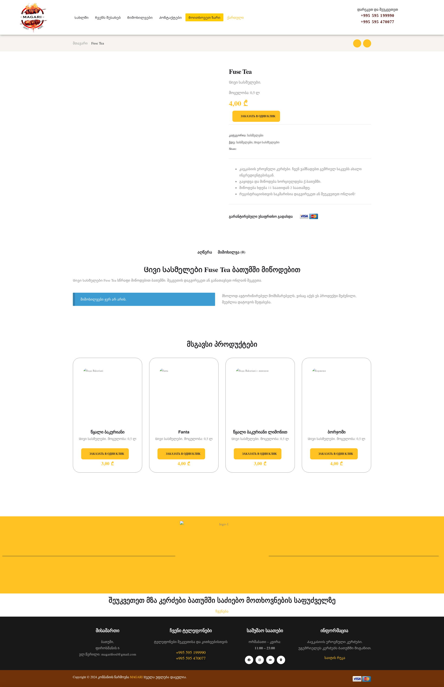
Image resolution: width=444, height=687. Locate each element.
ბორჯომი (336, 432)
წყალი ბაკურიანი (107, 432)
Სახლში (81, 17)
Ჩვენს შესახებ (108, 17)
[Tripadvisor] (270, 660)
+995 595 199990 (378, 15)
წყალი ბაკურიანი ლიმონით (260, 432)
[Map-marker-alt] (281, 660)
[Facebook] (249, 660)
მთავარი (80, 43)
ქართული (235, 17)
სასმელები (255, 135)
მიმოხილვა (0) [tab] (231, 252)
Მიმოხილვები (140, 17)
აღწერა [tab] (204, 252)
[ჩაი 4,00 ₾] (367, 43)
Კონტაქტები (170, 17)
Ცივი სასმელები (266, 142)
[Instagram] (260, 660)
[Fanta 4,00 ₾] (357, 43)
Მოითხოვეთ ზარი (204, 17)
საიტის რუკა (334, 657)
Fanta (183, 432)
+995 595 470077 (378, 21)
